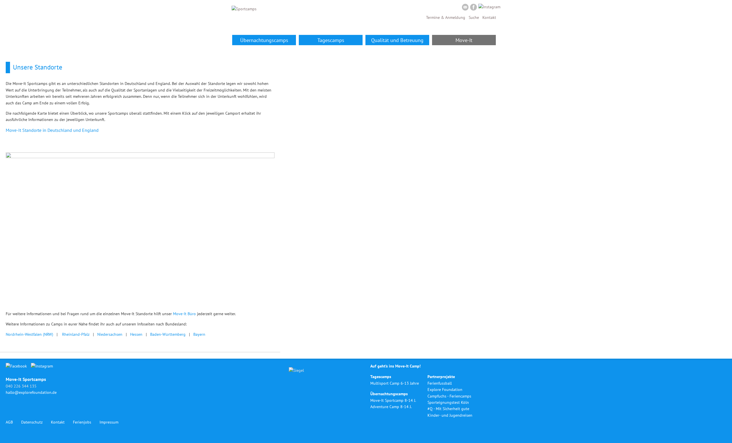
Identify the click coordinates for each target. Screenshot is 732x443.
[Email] (465, 8)
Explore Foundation (444, 389)
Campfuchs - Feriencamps (449, 396)
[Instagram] (489, 7)
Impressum (109, 422)
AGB (9, 422)
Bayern (199, 334)
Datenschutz (32, 422)
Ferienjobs (82, 422)
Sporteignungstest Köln (448, 402)
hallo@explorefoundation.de (31, 392)
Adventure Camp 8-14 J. (391, 406)
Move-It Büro (184, 313)
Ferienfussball (439, 383)
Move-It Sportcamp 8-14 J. (393, 400)
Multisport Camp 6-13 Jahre (394, 383)
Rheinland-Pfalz (75, 334)
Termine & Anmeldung (445, 17)
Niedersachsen (109, 334)
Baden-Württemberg (168, 334)
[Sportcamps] (244, 8)
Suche (474, 17)
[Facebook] (473, 8)
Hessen (136, 334)
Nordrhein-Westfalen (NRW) (29, 334)
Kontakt (489, 17)
